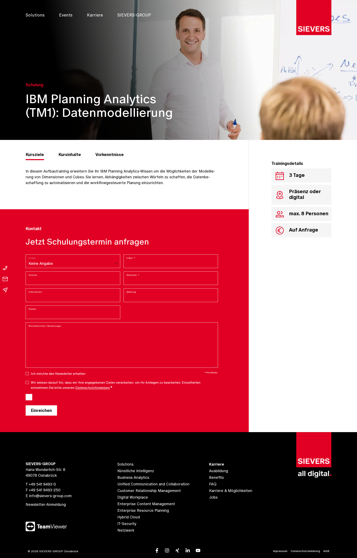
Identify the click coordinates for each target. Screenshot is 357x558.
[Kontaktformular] (5, 279)
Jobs (213, 497)
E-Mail (130, 258)
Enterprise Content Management (146, 504)
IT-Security (126, 523)
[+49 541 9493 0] (5, 268)
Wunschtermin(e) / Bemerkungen (45, 325)
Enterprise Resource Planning (143, 510)
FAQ (213, 484)
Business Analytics (133, 477)
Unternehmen (35, 291)
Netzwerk (125, 530)
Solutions (35, 15)
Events (66, 15)
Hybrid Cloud (128, 517)
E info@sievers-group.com (49, 496)
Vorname (33, 275)
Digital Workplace (132, 497)
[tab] (35, 155)
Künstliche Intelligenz (135, 471)
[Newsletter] (5, 290)
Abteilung (131, 291)
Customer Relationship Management (149, 490)
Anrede (32, 258)
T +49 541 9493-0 (41, 484)
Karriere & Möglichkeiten (230, 490)
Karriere (95, 15)
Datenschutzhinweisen (92, 387)
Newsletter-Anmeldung (46, 504)
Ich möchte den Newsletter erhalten (58, 373)
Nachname (132, 275)
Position (32, 309)
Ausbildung (218, 471)
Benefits (216, 477)
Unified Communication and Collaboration (153, 484)
